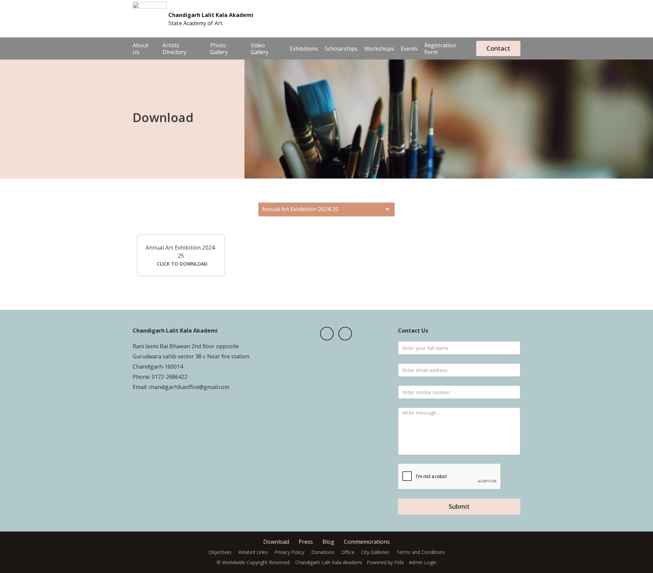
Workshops (379, 48)
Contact (498, 48)
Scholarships (341, 48)
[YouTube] (345, 333)
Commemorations (367, 541)
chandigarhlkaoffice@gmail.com (188, 387)
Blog (328, 541)
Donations (322, 552)
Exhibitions (304, 48)
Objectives (220, 552)
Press (306, 541)
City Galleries (375, 552)
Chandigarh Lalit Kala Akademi (210, 15)
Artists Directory (174, 48)
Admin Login (422, 562)
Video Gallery (259, 48)
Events (409, 48)
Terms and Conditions (420, 552)
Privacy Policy (289, 552)
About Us (140, 48)
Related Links (253, 552)
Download (276, 541)
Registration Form (440, 48)
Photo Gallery (219, 48)
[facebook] (327, 333)
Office (347, 552)
